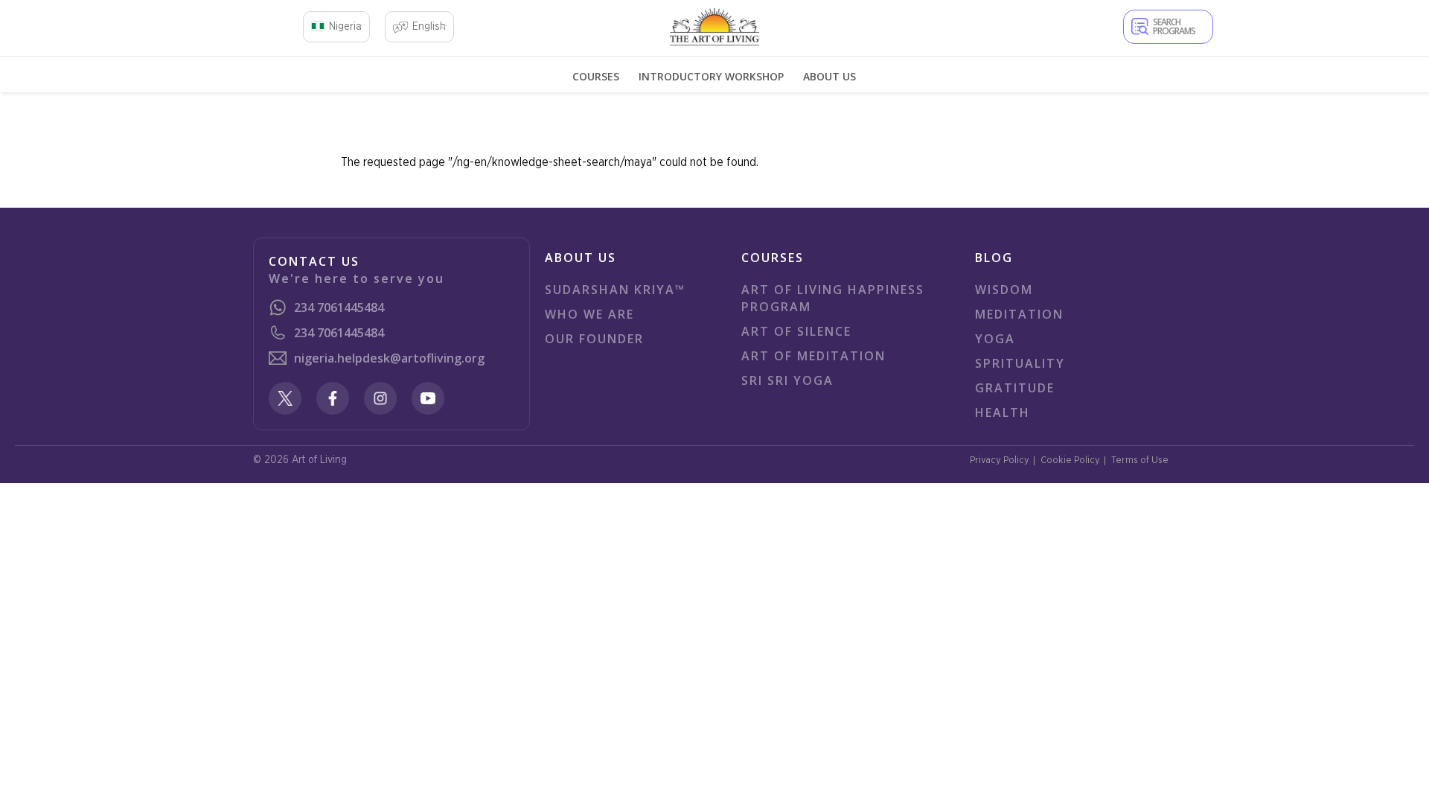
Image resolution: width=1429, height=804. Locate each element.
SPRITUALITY (1020, 363)
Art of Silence (796, 331)
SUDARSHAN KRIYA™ (615, 289)
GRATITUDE (1015, 388)
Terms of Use (1140, 460)
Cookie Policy (1070, 460)
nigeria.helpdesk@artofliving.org (389, 358)
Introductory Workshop (711, 76)
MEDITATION (1019, 314)
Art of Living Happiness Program (832, 298)
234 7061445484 (339, 307)
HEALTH (1002, 412)
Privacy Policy (999, 460)
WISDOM (1004, 289)
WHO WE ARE (589, 314)
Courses (595, 76)
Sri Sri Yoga (787, 380)
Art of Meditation (813, 356)
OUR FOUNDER (594, 339)
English (429, 27)
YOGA (995, 339)
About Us (829, 76)
